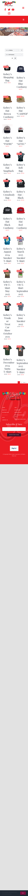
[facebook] (5, 9)
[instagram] (9, 13)
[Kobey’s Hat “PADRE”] (7, 125)
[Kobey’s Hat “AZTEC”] (21, 125)
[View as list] (15, 58)
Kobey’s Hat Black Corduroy (8, 223)
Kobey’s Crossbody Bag (9, 194)
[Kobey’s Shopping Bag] (7, 65)
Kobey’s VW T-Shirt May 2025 (7, 288)
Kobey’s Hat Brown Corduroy (8, 112)
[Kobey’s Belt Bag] (21, 152)
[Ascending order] (21, 50)
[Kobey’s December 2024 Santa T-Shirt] (7, 345)
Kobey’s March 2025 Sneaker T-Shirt (21, 254)
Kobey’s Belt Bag (21, 167)
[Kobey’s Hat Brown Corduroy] (7, 95)
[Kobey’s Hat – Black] (21, 179)
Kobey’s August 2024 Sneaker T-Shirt (7, 254)
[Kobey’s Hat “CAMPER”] (21, 95)
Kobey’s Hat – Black (21, 194)
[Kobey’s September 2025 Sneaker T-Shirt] (21, 345)
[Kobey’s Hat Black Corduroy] (7, 206)
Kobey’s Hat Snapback (8, 167)
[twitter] (9, 9)
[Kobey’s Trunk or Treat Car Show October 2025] (7, 302)
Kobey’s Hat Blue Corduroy (22, 82)
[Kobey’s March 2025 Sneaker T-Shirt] (21, 236)
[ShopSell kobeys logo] (9, 1)
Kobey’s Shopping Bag (8, 77)
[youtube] (13, 9)
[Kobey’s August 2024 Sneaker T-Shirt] (7, 236)
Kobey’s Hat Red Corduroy (22, 223)
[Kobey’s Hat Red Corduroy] (21, 206)
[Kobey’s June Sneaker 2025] (21, 302)
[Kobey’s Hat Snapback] (7, 152)
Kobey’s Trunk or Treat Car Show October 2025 (7, 325)
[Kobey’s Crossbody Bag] (7, 179)
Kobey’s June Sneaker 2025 (21, 319)
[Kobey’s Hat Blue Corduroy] (21, 65)
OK (23, 893)
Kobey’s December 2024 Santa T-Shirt (8, 365)
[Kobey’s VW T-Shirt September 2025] (21, 269)
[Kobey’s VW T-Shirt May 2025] (7, 269)
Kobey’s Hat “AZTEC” (21, 140)
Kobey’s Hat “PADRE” (8, 140)
